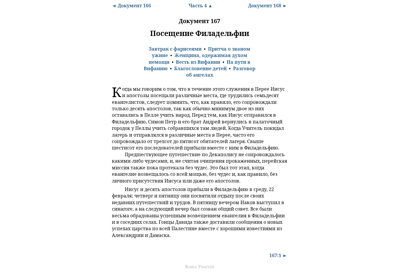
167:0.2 (117, 154)
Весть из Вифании (198, 62)
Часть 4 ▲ (201, 5)
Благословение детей (200, 68)
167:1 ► (278, 255)
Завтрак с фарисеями (175, 49)
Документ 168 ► (267, 5)
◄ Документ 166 (131, 5)
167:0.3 (117, 189)
